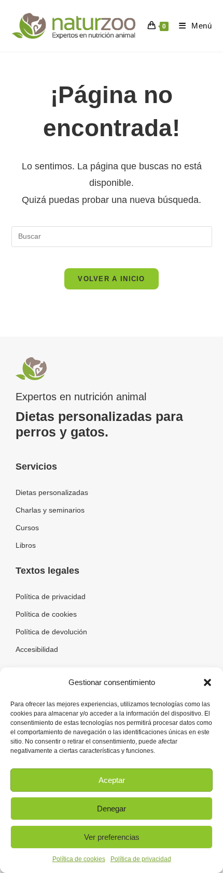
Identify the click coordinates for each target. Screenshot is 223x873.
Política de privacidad (140, 859)
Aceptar (112, 780)
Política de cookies (78, 859)
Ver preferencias (112, 837)
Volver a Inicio (111, 279)
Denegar (111, 808)
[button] (207, 682)
